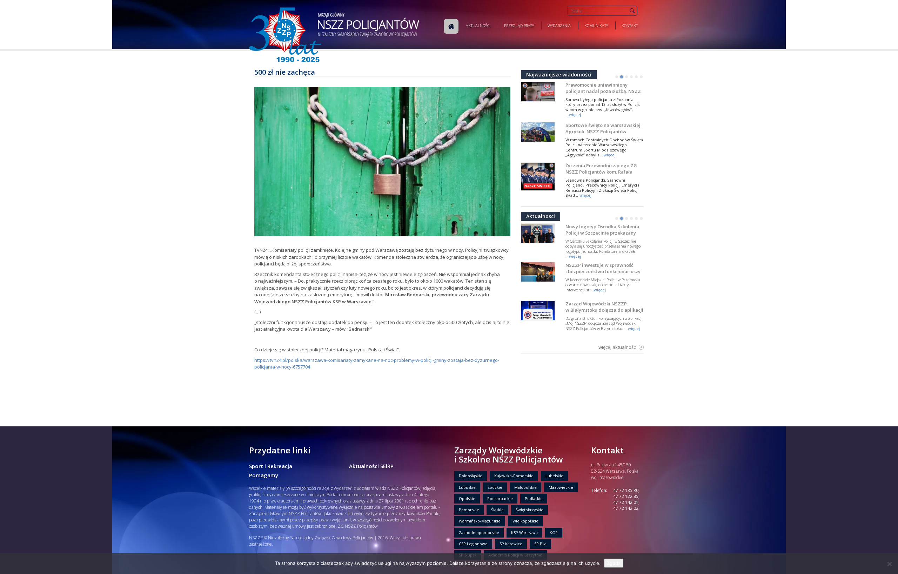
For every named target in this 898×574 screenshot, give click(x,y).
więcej (575, 114)
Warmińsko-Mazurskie (480, 521)
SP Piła (540, 543)
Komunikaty (596, 25)
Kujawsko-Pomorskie (514, 475)
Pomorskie (469, 509)
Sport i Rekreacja (270, 466)
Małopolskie (525, 487)
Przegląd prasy (519, 25)
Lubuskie (467, 487)
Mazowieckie (561, 487)
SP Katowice (511, 543)
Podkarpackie (500, 498)
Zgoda (614, 563)
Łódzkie (495, 487)
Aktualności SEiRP (371, 466)
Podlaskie (534, 498)
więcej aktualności (617, 347)
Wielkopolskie (525, 521)
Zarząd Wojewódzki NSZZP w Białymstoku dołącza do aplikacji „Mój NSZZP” (604, 309)
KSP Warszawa (524, 532)
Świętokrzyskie (529, 509)
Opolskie (467, 498)
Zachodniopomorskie (479, 532)
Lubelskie (554, 475)
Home (451, 26)
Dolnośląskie (470, 475)
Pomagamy (263, 475)
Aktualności (478, 25)
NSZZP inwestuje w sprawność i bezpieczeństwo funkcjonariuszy (603, 268)
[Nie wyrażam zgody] (889, 563)
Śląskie (497, 509)
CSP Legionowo (473, 543)
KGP (554, 532)
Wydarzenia (559, 25)
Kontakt (630, 25)
